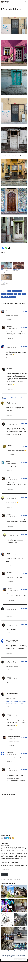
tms (6, 310)
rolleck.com (8, 345)
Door (23, 155)
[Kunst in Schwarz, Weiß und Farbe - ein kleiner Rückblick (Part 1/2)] (20, 947)
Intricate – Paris (16, 269)
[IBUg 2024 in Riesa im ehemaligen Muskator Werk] (7, 892)
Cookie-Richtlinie (10, 956)
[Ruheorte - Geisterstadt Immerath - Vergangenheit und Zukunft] (20, 892)
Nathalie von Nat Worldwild (12, 640)
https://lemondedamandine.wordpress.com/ (15, 560)
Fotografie (19, 291)
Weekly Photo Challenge (7, 296)
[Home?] (6, 265)
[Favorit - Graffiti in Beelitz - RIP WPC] (7, 947)
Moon (7, 607)
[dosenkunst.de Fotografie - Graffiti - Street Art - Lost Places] (5, 2)
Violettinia (8, 402)
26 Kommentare (18, 11)
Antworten (24, 311)
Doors (13, 291)
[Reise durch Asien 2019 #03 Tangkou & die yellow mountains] (20, 919)
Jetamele (8, 497)
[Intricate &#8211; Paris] (18, 265)
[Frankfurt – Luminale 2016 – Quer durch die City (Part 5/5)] (7, 906)
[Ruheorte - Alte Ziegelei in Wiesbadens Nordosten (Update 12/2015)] (20, 906)
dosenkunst (5, 11)
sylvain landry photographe (12, 693)
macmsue (8, 461)
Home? (2, 269)
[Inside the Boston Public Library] (7, 933)
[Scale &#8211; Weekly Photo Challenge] (6, 277)
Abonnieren (4, 874)
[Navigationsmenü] (25, 2)
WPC (15, 296)
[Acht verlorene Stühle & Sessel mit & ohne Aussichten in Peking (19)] (20, 933)
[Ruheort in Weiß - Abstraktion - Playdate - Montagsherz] (7, 919)
